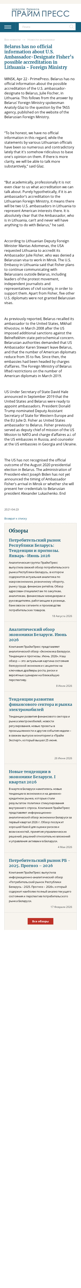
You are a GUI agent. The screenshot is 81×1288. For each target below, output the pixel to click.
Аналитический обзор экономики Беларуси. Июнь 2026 (38, 634)
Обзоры (18, 531)
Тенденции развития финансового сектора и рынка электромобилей (40, 704)
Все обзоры (40, 921)
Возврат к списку (15, 518)
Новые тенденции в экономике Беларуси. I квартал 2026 (32, 776)
